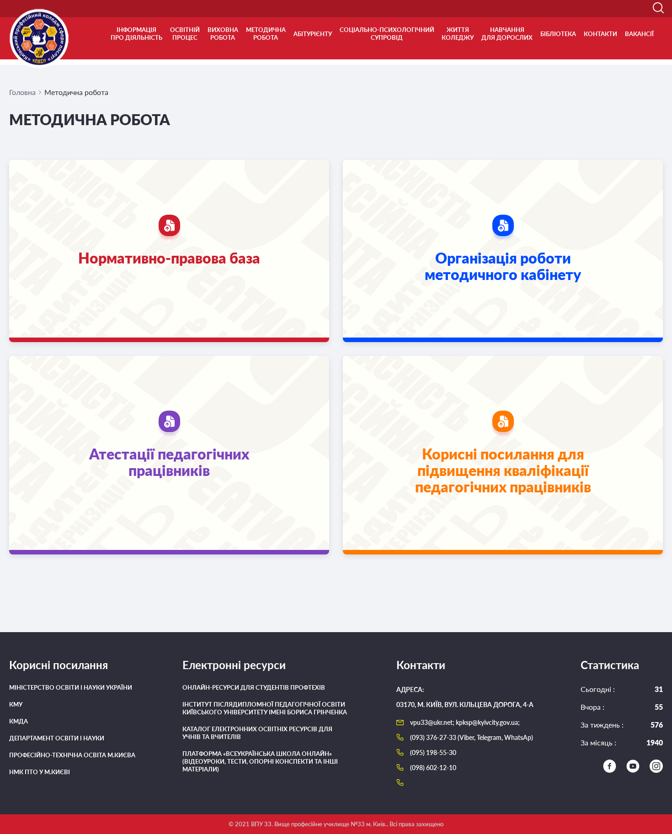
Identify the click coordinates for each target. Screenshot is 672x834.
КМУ (15, 704)
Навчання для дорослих (507, 33)
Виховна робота (223, 33)
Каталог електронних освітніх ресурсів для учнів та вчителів (257, 732)
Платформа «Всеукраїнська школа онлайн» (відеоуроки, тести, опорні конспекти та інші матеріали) (260, 761)
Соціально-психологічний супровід (387, 33)
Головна (22, 92)
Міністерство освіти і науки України (70, 687)
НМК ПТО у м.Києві (39, 772)
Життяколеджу (458, 33)
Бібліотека (558, 33)
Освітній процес (185, 33)
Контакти (600, 33)
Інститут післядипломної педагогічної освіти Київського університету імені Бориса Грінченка (264, 708)
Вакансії (639, 33)
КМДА (18, 721)
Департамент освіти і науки (56, 738)
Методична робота (266, 33)
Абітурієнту (312, 33)
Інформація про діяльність (136, 33)
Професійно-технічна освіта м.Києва (72, 755)
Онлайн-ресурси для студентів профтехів (253, 687)
